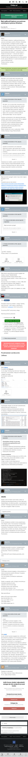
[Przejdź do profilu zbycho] (2, 94)
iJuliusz (6, 367)
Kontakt (16, 746)
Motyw (21, 745)
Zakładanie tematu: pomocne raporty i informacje (14, 16)
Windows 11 (13, 28)
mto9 (6, 564)
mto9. (5, 634)
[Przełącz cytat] (3, 99)
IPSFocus (12, 745)
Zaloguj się (14, 708)
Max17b (5, 27)
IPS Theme (6, 745)
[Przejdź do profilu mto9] (2, 565)
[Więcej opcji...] (25, 35)
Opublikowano (12, 35)
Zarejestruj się (14, 699)
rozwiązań (10, 307)
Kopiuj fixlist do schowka (12, 321)
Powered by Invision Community (14, 749)
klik (21, 70)
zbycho (7, 93)
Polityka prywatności (8, 746)
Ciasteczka (21, 746)
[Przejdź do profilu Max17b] (2, 34)
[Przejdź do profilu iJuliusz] (2, 295)
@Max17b (7, 300)
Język (16, 745)
